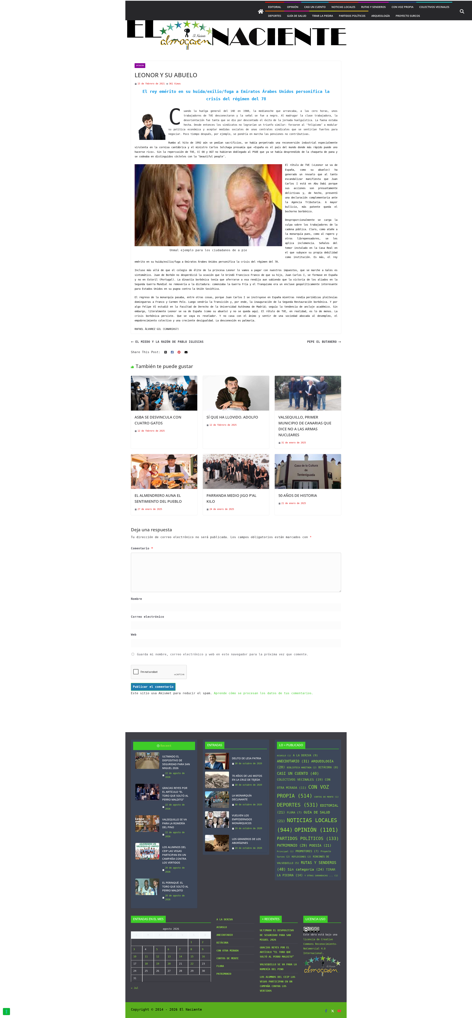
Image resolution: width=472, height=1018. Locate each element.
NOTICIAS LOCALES (343, 7)
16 (203, 956)
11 (146, 956)
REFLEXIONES (301, 856)
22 (191, 963)
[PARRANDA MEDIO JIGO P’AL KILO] (236, 456)
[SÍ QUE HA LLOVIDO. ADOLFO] (236, 378)
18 (146, 963)
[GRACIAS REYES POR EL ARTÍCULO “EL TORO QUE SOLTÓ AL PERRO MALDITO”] (147, 792)
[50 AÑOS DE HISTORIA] (308, 456)
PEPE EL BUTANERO (322, 342)
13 (169, 956)
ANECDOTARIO (293, 761)
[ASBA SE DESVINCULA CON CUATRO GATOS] (164, 378)
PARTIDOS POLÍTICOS (352, 16)
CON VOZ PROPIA (402, 7)
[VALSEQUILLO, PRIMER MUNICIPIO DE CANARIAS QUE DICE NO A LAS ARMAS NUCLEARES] (308, 378)
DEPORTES (274, 16)
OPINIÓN (292, 7)
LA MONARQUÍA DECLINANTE (242, 797)
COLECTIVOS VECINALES (434, 7)
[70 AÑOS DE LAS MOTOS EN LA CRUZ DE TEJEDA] (217, 780)
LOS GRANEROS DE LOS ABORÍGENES (246, 841)
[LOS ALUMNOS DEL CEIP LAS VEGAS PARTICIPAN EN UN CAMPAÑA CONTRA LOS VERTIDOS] (147, 851)
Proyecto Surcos (408, 16)
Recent (165, 745)
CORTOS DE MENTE (326, 797)
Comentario (142, 548)
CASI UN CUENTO (315, 7)
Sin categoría (306, 869)
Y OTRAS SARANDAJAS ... (321, 875)
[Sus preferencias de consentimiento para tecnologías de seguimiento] (6, 1011)
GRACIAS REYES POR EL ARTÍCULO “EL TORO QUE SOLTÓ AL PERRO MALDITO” (175, 793)
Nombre (136, 599)
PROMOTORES (307, 851)
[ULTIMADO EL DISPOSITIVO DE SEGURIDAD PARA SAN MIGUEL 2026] (147, 760)
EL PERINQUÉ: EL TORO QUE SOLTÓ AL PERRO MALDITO (175, 886)
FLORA (294, 812)
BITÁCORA (328, 767)
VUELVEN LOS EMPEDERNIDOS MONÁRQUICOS (242, 819)
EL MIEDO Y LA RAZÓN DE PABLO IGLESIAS (169, 342)
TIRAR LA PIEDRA (322, 16)
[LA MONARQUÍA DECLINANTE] (217, 800)
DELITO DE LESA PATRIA (246, 758)
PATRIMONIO (292, 845)
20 (169, 963)
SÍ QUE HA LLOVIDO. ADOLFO (232, 417)
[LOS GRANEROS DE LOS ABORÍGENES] (217, 844)
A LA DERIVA (305, 755)
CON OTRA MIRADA (227, 950)
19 (157, 963)
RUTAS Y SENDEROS (373, 7)
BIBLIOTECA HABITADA (302, 767)
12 (157, 956)
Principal (285, 851)
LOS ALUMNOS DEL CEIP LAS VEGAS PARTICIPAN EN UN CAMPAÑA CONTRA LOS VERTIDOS (174, 854)
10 (134, 956)
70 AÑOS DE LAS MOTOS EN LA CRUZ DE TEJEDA (247, 777)
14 (180, 956)
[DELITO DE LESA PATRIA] (217, 761)
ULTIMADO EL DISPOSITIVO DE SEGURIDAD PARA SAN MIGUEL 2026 (176, 762)
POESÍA (320, 845)
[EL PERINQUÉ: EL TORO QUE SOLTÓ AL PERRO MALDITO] (147, 886)
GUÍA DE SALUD (296, 16)
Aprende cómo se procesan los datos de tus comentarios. (263, 693)
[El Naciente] (260, 11)
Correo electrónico (147, 616)
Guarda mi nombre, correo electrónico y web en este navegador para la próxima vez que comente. (222, 654)
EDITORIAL (274, 7)
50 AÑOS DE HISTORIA (297, 495)
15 (191, 956)
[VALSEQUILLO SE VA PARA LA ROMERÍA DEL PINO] (147, 823)
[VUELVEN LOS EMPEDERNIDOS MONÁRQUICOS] (217, 822)
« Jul (134, 987)
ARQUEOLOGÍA (380, 16)
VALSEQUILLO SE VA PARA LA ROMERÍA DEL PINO (174, 823)
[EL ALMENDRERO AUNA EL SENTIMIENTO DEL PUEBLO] (164, 456)
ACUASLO (284, 755)
